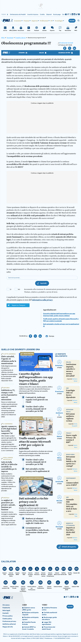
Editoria (6, 387)
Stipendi (49, 14)
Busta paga (57, 14)
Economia (17, 21)
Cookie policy (7, 619)
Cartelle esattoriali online (49, 614)
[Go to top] (68, 635)
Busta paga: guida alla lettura (49, 618)
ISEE (67, 388)
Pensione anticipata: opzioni (30, 618)
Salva (41, 53)
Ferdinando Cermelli (66, 43)
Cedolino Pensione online (49, 609)
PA (51, 21)
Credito (42, 14)
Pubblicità (6, 608)
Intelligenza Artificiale (33, 478)
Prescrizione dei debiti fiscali (48, 628)
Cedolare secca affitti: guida (28, 609)
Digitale (6, 498)
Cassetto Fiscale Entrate (29, 623)
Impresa (35, 21)
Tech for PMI (28, 354)
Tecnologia (59, 21)
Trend (3, 14)
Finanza (26, 21)
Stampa (22, 53)
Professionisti (71, 478)
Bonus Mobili (70, 454)
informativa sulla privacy (42, 299)
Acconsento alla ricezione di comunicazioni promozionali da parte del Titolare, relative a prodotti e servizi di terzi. (50, 290)
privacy (68, 433)
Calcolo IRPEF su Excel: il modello (29, 628)
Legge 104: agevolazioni (46, 623)
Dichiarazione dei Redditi (18, 14)
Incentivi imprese (32, 14)
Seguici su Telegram (18, 305)
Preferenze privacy (9, 621)
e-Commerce (7, 424)
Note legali (6, 610)
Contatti (6, 613)
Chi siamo (6, 605)
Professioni (44, 21)
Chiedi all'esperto (69, 547)
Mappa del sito (8, 627)
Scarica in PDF (64, 53)
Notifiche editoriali (9, 624)
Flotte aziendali (9, 354)
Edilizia (68, 362)
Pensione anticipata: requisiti (30, 614)
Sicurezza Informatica (32, 418)
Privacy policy (8, 616)
